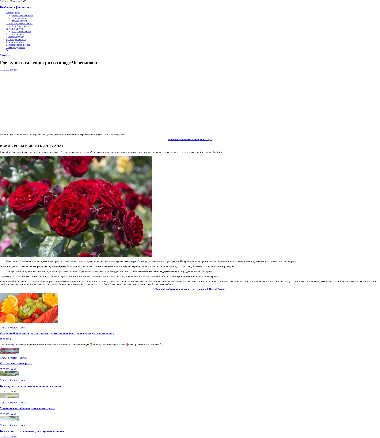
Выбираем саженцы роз (18, 44)
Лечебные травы (20, 26)
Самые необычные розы (16, 363)
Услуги (9, 50)
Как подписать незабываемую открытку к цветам (32, 431)
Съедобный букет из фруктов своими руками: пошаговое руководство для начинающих (57, 333)
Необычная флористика (15, 7)
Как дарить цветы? (21, 31)
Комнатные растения (22, 15)
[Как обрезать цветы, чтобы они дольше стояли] (9, 375)
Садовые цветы (20, 18)
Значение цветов (14, 28)
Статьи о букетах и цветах (19, 23)
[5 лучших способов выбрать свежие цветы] (9, 397)
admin (14, 69)
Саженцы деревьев (15, 47)
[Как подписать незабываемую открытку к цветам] (9, 420)
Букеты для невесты (16, 39)
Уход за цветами (20, 20)
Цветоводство (13, 12)
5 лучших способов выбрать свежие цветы (27, 408)
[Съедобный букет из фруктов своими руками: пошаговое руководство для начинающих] (29, 322)
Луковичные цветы (16, 42)
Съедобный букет (15, 36)
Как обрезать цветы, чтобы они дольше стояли (30, 386)
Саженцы (5, 55)
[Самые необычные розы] (9, 352)
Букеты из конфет (15, 34)
